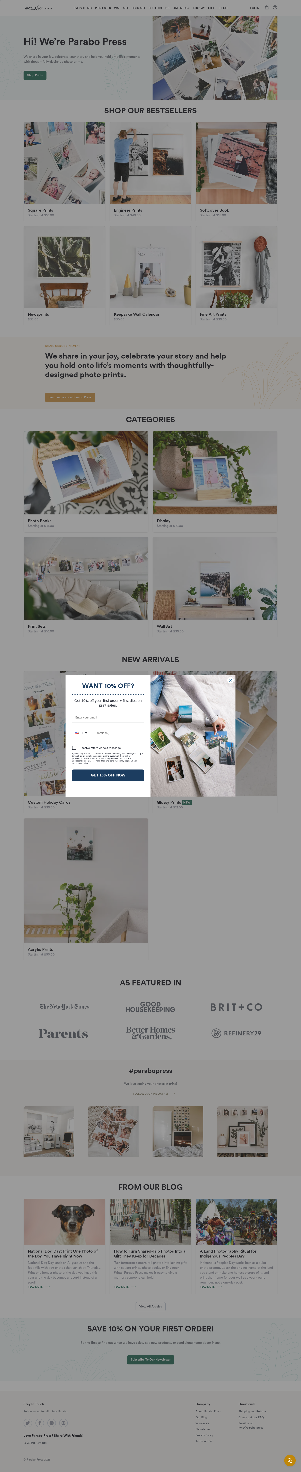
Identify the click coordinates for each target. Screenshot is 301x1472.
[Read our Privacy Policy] (141, 754)
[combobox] (81, 733)
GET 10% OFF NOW (108, 775)
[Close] (230, 680)
